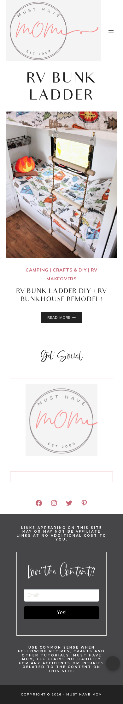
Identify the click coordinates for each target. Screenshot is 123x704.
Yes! (62, 612)
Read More (64, 317)
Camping (37, 270)
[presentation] (61, 185)
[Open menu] (111, 30)
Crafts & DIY (69, 270)
